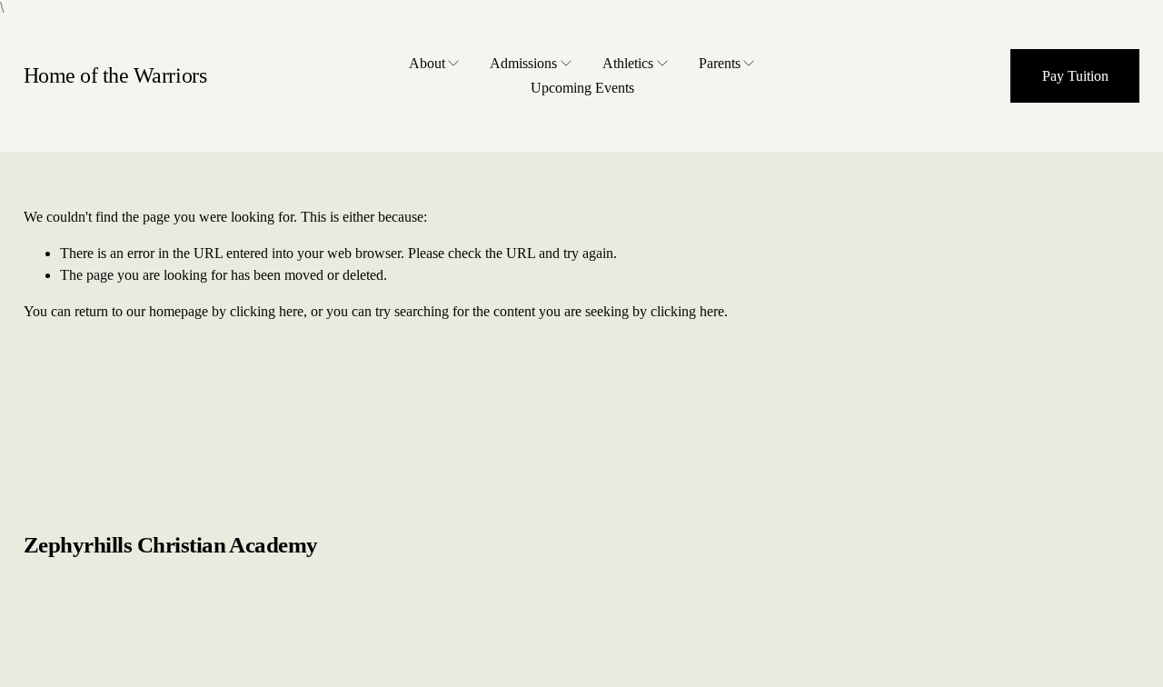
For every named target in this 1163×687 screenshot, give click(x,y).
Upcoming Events (582, 87)
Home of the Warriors (115, 75)
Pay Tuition (1075, 76)
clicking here (266, 311)
